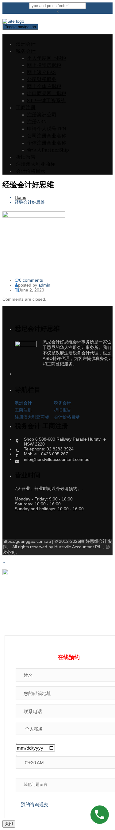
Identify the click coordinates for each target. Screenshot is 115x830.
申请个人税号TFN (46, 128)
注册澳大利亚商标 (35, 163)
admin (44, 285)
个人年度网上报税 (46, 58)
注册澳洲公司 (41, 114)
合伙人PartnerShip (48, 149)
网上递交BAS (41, 72)
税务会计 (26, 51)
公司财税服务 (41, 79)
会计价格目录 (30, 171)
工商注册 (26, 107)
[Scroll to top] (3, 562)
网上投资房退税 (44, 65)
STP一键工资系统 (46, 100)
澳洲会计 (26, 44)
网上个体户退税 (44, 86)
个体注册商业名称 (46, 142)
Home (20, 197)
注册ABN (37, 121)
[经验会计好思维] (33, 216)
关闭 (9, 823)
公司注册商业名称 (46, 135)
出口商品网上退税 (46, 93)
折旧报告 (26, 156)
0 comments (31, 280)
